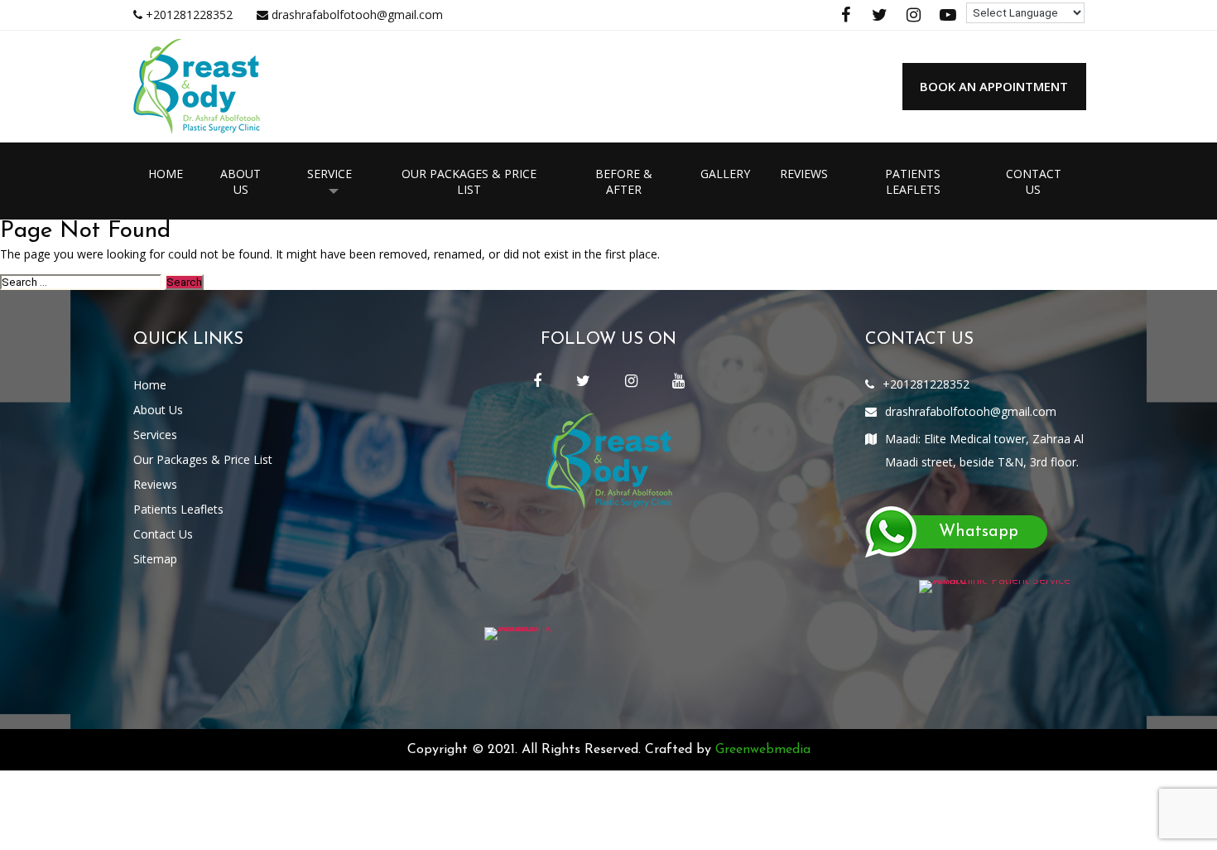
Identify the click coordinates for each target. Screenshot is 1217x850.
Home (165, 173)
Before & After (623, 181)
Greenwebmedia (763, 749)
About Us (240, 181)
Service (329, 173)
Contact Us (1033, 181)
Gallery (725, 173)
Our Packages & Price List (469, 181)
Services (155, 434)
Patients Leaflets (912, 181)
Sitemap (155, 559)
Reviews (804, 173)
